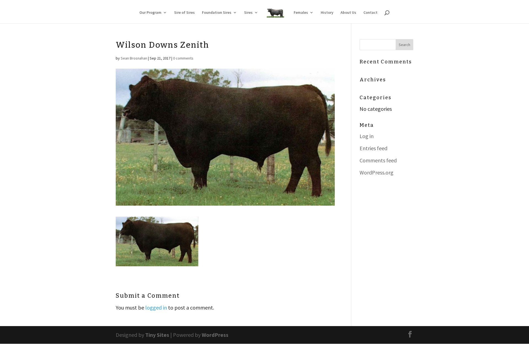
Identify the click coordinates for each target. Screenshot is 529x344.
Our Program (150, 12)
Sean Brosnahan (134, 58)
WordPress (215, 334)
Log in (367, 136)
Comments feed (378, 160)
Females (301, 12)
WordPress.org (376, 172)
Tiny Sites (157, 334)
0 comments (183, 58)
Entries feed (373, 148)
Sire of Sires (184, 12)
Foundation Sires (216, 12)
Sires (248, 12)
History (327, 12)
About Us (348, 12)
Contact (370, 12)
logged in (156, 307)
